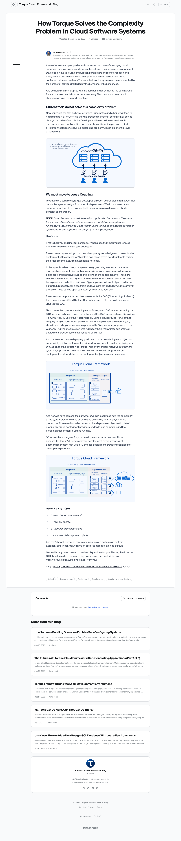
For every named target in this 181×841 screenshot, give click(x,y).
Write (166, 4)
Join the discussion (135, 598)
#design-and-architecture (119, 579)
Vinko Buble (59, 52)
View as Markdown (114, 39)
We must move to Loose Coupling (22, 80)
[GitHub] (88, 788)
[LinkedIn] (70, 52)
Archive (82, 807)
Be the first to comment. (98, 607)
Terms (99, 807)
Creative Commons (72, 567)
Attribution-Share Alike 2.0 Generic (102, 567)
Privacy (91, 807)
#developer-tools (65, 579)
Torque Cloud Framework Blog (38, 4)
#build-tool (82, 579)
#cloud (51, 579)
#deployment (97, 579)
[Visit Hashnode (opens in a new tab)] (90, 827)
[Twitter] (84, 788)
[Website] (97, 788)
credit (56, 567)
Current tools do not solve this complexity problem (21, 72)
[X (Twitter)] (67, 52)
